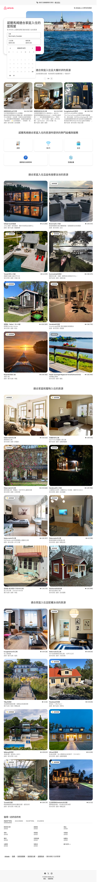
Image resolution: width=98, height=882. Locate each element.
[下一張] (51, 78)
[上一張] (45, 78)
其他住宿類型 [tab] (19, 821)
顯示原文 (57, 2)
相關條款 (50, 879)
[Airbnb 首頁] (9, 8)
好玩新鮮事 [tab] (40, 821)
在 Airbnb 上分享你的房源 (83, 8)
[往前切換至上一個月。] (10, 48)
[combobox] (24, 36)
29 (32, 71)
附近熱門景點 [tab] (30, 821)
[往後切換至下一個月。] (32, 48)
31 (14, 75)
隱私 (44, 879)
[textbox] (15, 43)
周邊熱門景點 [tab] (8, 821)
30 (10, 75)
